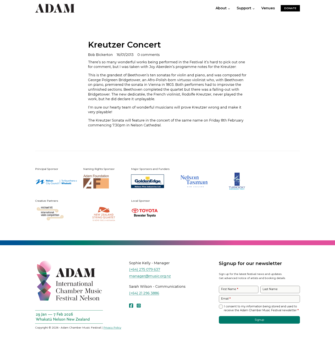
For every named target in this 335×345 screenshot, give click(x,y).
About (221, 8)
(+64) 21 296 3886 (144, 293)
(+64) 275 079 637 (144, 269)
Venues (268, 8)
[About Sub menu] (230, 8)
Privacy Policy (112, 327)
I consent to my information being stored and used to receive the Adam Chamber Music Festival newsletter (261, 308)
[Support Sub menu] (254, 8)
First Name (229, 289)
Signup (259, 320)
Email (226, 298)
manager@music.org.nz (150, 276)
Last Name (270, 289)
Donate (290, 8)
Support (244, 8)
